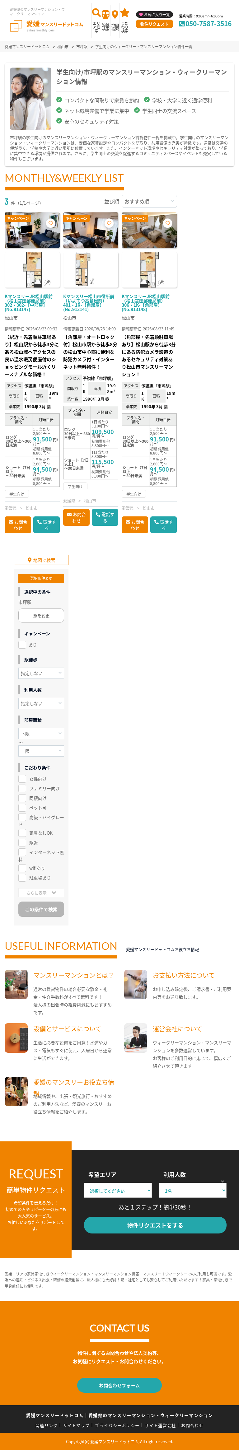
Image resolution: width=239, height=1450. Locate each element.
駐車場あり (40, 877)
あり (32, 644)
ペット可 (38, 807)
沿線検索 (106, 26)
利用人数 (174, 1174)
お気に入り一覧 (157, 14)
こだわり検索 (125, 27)
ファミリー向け (44, 788)
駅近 (33, 842)
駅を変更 (41, 615)
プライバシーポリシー (117, 1425)
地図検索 (115, 26)
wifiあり (37, 868)
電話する (49, 525)
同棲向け (38, 798)
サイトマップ (76, 1425)
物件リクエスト (154, 24)
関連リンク (46, 1425)
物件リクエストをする (155, 1225)
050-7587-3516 (208, 23)
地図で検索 (44, 560)
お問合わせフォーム (119, 1385)
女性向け (38, 779)
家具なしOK (41, 833)
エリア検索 (96, 27)
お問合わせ (20, 525)
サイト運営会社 (160, 1425)
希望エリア (102, 1174)
